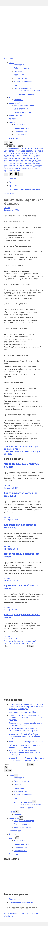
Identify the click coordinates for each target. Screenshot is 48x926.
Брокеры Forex (20, 124)
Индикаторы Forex (21, 128)
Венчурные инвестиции (24, 105)
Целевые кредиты (26, 94)
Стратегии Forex (20, 134)
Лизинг (17, 85)
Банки (11, 63)
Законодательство (22, 109)
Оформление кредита (23, 88)
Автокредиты (19, 65)
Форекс (12, 122)
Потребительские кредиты (30, 90)
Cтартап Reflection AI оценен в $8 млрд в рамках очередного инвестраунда (26, 759)
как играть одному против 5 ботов (23, 712)
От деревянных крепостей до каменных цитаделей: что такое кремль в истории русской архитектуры (26, 706)
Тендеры (12, 119)
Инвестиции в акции (22, 112)
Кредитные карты (21, 78)
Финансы (8, 58)
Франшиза (18, 100)
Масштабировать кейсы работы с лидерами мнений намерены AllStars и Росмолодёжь (25, 752)
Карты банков (20, 75)
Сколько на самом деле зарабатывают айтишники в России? (25, 724)
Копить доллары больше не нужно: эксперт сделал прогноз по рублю (23, 729)
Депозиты (18, 71)
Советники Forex (21, 131)
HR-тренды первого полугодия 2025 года (26, 741)
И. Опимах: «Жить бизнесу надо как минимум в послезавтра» (24, 746)
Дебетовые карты (21, 68)
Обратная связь (15, 899)
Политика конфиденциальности (22, 902)
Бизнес (12, 97)
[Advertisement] (24, 32)
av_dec (7, 207)
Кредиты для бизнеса (23, 81)
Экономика (13, 138)
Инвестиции (14, 103)
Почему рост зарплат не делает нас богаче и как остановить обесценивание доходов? (26, 717)
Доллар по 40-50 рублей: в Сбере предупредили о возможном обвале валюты (24, 736)
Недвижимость (15, 115)
